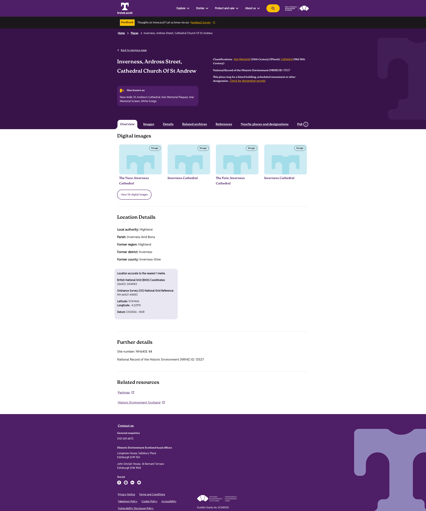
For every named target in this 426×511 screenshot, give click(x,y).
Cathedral (287, 59)
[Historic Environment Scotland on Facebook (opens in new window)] (119, 483)
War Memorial (242, 59)
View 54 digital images (134, 194)
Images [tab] (148, 124)
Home (121, 33)
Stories (200, 8)
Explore (181, 8)
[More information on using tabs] (306, 124)
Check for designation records (247, 81)
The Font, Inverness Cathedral (230, 181)
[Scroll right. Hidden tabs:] (296, 124)
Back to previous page (134, 50)
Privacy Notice (126, 494)
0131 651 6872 (125, 438)
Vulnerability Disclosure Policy (136, 508)
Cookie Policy (149, 501)
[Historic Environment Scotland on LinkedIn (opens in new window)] (132, 483)
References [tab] (224, 124)
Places (134, 33)
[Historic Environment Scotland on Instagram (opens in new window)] (126, 483)
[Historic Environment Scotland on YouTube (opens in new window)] (139, 483)
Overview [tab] (127, 124)
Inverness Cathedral (183, 178)
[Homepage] (124, 8)
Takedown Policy (127, 501)
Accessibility (168, 501)
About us (250, 8)
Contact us (126, 426)
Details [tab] (168, 124)
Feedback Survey (201, 22)
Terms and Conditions (152, 494)
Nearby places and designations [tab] (265, 124)
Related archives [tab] (194, 124)
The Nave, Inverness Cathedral (134, 181)
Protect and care (224, 8)
